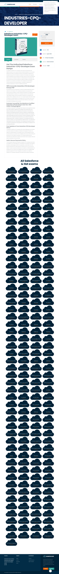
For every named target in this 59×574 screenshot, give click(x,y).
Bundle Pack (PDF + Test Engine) (47, 39)
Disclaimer (18, 561)
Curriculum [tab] (16, 59)
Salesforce (11, 31)
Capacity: (48, 61)
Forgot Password (31, 560)
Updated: (47, 53)
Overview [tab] (8, 59)
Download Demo (35, 34)
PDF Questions (44, 36)
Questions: (46, 49)
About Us (40, 4)
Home (30, 4)
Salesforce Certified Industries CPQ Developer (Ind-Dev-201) (31, 14)
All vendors (35, 4)
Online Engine (44, 37)
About (17, 558)
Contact (30, 558)
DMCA (17, 563)
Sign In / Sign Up (31, 561)
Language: (46, 65)
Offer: (48, 57)
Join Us (17, 560)
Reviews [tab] (24, 59)
